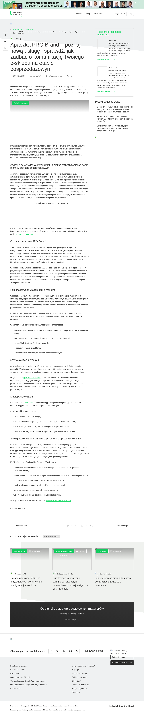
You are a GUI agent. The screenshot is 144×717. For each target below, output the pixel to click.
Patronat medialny (17, 670)
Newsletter (98, 14)
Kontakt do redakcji (79, 673)
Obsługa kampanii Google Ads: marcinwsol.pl (28, 681)
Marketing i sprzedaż (21, 103)
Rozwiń (137, 3)
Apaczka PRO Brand (24, 234)
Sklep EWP (76, 681)
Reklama (78, 14)
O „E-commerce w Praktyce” (83, 666)
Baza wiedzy (30, 29)
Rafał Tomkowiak (105, 574)
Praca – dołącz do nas (81, 685)
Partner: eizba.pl (16, 688)
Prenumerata (15, 673)
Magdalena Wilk (20, 574)
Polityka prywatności (80, 688)
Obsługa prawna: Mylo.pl (20, 677)
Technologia (102, 551)
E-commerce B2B (19, 551)
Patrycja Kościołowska (65, 574)
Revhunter (112, 68)
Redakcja (18, 39)
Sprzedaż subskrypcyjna (64, 551)
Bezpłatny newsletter (18, 666)
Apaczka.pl (28, 403)
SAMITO (112, 40)
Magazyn (75, 670)
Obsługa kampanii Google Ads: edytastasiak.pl (28, 685)
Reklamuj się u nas (79, 677)
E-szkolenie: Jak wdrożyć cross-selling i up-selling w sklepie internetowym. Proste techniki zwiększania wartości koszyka (115, 109)
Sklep (88, 14)
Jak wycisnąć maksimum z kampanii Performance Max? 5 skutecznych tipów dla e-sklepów (115, 118)
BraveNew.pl (129, 706)
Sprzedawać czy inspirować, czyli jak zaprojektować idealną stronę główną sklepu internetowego (112, 128)
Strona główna (17, 29)
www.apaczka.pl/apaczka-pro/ (58, 500)
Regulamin (76, 692)
